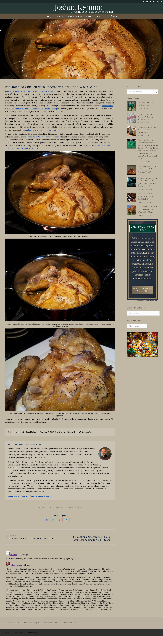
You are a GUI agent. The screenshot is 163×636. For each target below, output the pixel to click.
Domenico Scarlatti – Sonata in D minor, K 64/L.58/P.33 (146, 196)
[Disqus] (60, 580)
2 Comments (77, 507)
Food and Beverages (52, 507)
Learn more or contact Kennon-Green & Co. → (29, 496)
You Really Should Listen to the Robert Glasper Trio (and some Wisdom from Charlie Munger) (148, 182)
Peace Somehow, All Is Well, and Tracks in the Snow (148, 167)
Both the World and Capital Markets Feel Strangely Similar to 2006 (148, 117)
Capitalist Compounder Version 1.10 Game (146, 103)
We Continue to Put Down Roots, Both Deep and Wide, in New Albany (147, 209)
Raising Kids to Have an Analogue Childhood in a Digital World (147, 130)
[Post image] (131, 106)
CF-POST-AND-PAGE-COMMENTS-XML (20, 623)
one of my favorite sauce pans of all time (41, 137)
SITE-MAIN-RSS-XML (68, 623)
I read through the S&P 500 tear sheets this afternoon (30, 91)
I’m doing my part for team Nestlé (42, 130)
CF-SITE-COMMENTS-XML (48, 623)
